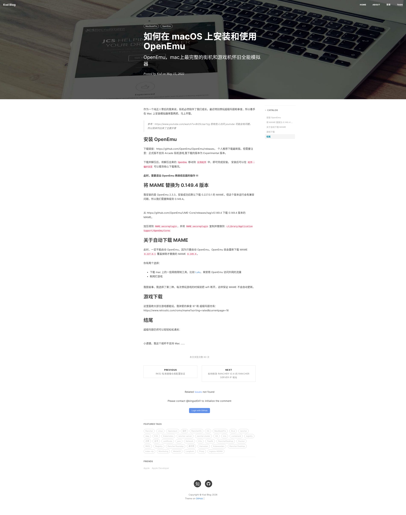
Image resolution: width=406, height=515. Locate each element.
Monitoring (163, 451)
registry (249, 436)
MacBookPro (151, 26)
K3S (156, 436)
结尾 (268, 136)
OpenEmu (166, 26)
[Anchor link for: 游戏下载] (139, 296)
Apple (147, 468)
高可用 (191, 446)
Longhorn (190, 451)
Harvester (203, 446)
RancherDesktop (225, 441)
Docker (241, 441)
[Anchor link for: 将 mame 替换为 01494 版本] (139, 185)
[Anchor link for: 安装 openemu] (139, 139)
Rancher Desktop (237, 446)
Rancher (149, 431)
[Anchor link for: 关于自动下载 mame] (139, 240)
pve (179, 441)
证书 (156, 441)
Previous (170, 371)
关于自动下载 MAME (276, 127)
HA (216, 436)
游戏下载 (270, 131)
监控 (184, 431)
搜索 (388, 4)
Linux (160, 431)
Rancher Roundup (175, 446)
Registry (159, 446)
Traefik (210, 441)
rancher (243, 431)
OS (208, 431)
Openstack (172, 431)
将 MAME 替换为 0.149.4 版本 (279, 122)
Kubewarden (218, 446)
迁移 (147, 441)
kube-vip (149, 451)
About (376, 4)
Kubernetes (168, 436)
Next (228, 373)
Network (189, 441)
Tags (400, 4)
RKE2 (147, 446)
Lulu (197, 272)
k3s (224, 436)
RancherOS (196, 431)
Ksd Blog (9, 4)
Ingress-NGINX (216, 451)
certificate (167, 441)
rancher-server (185, 436)
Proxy (201, 451)
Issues (198, 391)
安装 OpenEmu (273, 117)
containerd (236, 436)
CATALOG (272, 110)
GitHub (199, 498)
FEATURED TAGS (153, 424)
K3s (200, 441)
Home (363, 4)
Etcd (233, 431)
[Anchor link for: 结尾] (139, 320)
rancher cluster (203, 436)
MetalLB (177, 451)
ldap (147, 436)
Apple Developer (160, 468)
